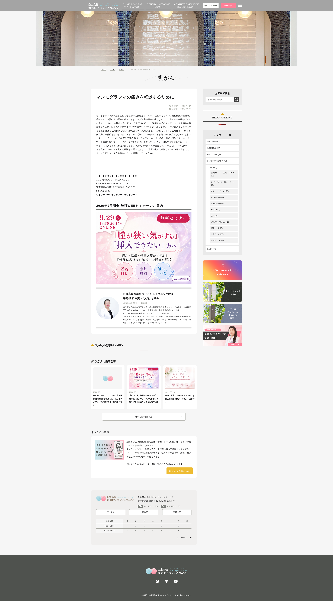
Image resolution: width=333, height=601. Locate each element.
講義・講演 (211, 141)
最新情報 (210, 148)
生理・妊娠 (215, 228)
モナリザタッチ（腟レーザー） (222, 182)
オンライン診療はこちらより (180, 471)
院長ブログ (215, 234)
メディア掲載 (212, 154)
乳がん (213, 210)
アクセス (111, 512)
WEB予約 (228, 5)
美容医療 (177, 512)
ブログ (209, 167)
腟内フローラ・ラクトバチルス (222, 173)
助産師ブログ (216, 240)
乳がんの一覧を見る (144, 417)
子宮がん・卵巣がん (218, 222)
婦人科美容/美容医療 (215, 161)
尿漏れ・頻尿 (216, 204)
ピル (212, 216)
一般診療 (144, 512)
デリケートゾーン (217, 191)
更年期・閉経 (216, 197)
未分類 (209, 249)
